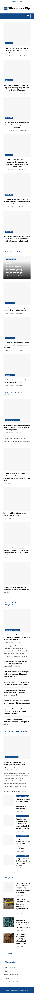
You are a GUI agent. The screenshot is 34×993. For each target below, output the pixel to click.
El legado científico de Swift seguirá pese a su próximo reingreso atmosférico (23, 843)
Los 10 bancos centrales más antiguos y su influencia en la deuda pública (21, 938)
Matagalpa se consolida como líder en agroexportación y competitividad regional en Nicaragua (17, 87)
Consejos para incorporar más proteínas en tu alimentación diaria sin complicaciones (23, 823)
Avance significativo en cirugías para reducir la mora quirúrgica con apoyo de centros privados (17, 427)
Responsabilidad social (12, 420)
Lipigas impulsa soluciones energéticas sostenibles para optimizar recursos (16, 721)
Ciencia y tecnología (11, 757)
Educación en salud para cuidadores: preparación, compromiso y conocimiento (23, 803)
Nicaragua (9, 43)
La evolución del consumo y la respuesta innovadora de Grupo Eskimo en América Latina (17, 50)
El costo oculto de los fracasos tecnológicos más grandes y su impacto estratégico (14, 764)
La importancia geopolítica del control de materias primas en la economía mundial (14, 692)
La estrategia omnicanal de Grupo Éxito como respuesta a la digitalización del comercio (15, 663)
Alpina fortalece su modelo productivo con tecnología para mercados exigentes (14, 711)
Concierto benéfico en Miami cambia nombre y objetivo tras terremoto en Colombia (16, 345)
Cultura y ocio (11, 259)
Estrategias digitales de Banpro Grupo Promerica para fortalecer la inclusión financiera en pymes (17, 201)
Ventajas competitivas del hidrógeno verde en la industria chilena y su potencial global (16, 674)
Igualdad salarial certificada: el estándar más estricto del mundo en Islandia (16, 589)
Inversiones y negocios (12, 630)
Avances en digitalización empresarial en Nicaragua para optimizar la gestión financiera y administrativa (17, 238)
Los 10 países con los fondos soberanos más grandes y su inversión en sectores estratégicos (16, 637)
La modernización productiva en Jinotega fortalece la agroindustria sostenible (17, 125)
